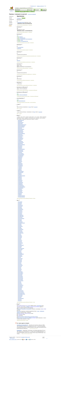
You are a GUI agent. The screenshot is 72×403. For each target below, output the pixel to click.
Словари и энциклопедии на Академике (23, 7)
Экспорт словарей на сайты (13, 339)
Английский (10, 22)
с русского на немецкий (32, 14)
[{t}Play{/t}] (21, 19)
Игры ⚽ (32, 11)
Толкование (19, 18)
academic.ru (11, 11)
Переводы (22, 11)
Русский (10, 25)
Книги (27, 11)
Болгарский (10, 24)
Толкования (17, 11)
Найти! (44, 9)
